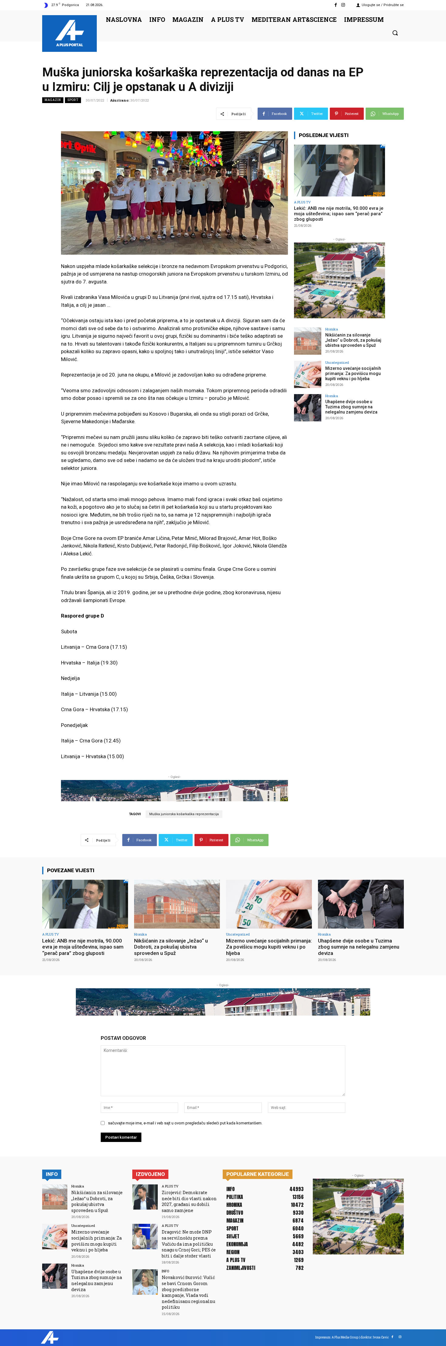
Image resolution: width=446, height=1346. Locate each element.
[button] (395, 33)
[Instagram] (343, 5)
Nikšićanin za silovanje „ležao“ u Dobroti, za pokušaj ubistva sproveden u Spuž (353, 340)
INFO (165, 1271)
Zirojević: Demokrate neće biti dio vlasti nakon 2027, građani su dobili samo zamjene (189, 1201)
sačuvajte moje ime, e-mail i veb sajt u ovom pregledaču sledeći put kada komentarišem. (185, 1123)
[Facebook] (336, 5)
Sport (73, 100)
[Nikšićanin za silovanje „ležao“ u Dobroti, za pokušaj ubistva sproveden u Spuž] (307, 341)
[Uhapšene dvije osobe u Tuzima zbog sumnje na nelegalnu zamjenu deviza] (307, 407)
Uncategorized (337, 362)
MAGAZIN (53, 100)
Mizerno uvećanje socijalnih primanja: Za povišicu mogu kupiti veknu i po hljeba (353, 373)
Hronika (331, 329)
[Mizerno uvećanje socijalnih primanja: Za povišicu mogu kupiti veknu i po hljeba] (307, 374)
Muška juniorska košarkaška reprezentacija (184, 814)
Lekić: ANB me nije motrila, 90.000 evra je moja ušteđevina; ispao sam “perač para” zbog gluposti (338, 214)
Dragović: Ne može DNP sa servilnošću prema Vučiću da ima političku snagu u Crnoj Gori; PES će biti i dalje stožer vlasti (189, 1243)
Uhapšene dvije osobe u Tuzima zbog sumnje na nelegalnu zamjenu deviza (351, 406)
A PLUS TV (302, 202)
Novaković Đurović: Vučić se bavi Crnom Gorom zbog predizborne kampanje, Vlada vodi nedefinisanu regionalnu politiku (188, 1292)
